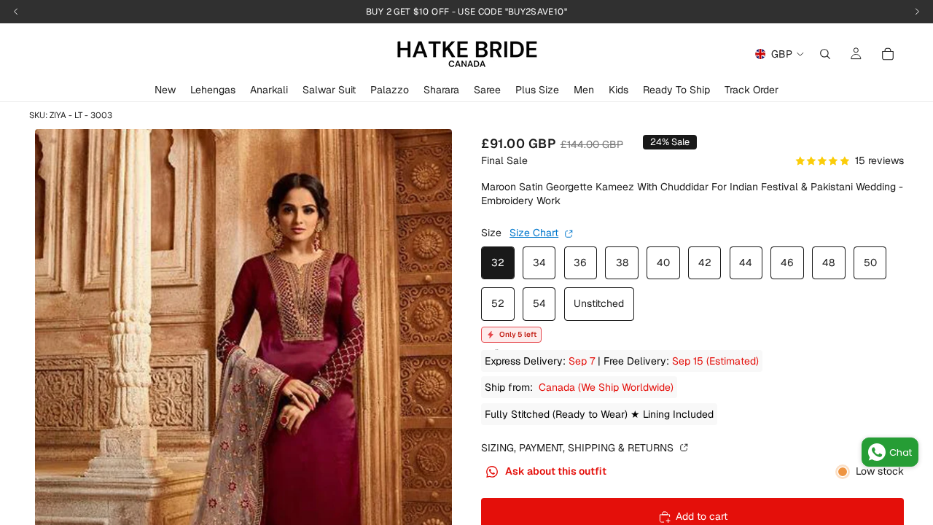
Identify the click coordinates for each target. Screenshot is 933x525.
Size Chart (534, 232)
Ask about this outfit (554, 471)
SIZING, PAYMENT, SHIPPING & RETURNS (578, 447)
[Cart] (888, 54)
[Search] (825, 54)
